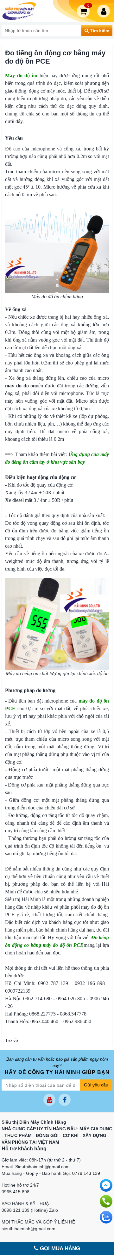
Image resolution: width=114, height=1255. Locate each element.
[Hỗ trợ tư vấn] (106, 1201)
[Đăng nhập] (104, 11)
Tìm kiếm (99, 30)
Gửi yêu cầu (96, 1084)
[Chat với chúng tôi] (106, 1217)
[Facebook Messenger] (106, 1185)
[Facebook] (65, 1100)
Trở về (11, 1040)
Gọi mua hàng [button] (59, 1248)
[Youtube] (49, 1100)
